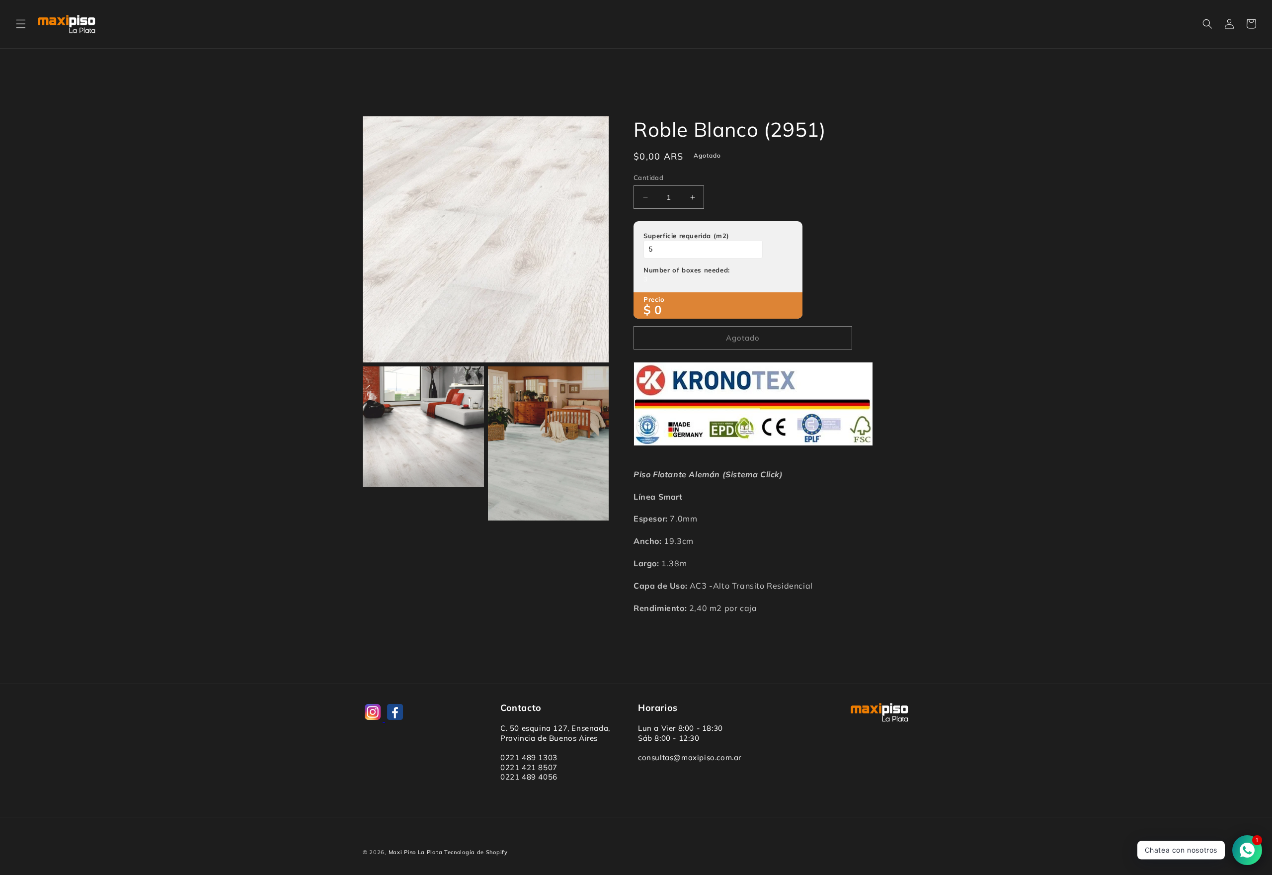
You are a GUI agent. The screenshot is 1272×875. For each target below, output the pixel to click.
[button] (21, 24)
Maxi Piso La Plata (416, 852)
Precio (654, 299)
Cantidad (648, 177)
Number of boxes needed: (686, 270)
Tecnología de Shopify (476, 852)
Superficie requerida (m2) (686, 236)
